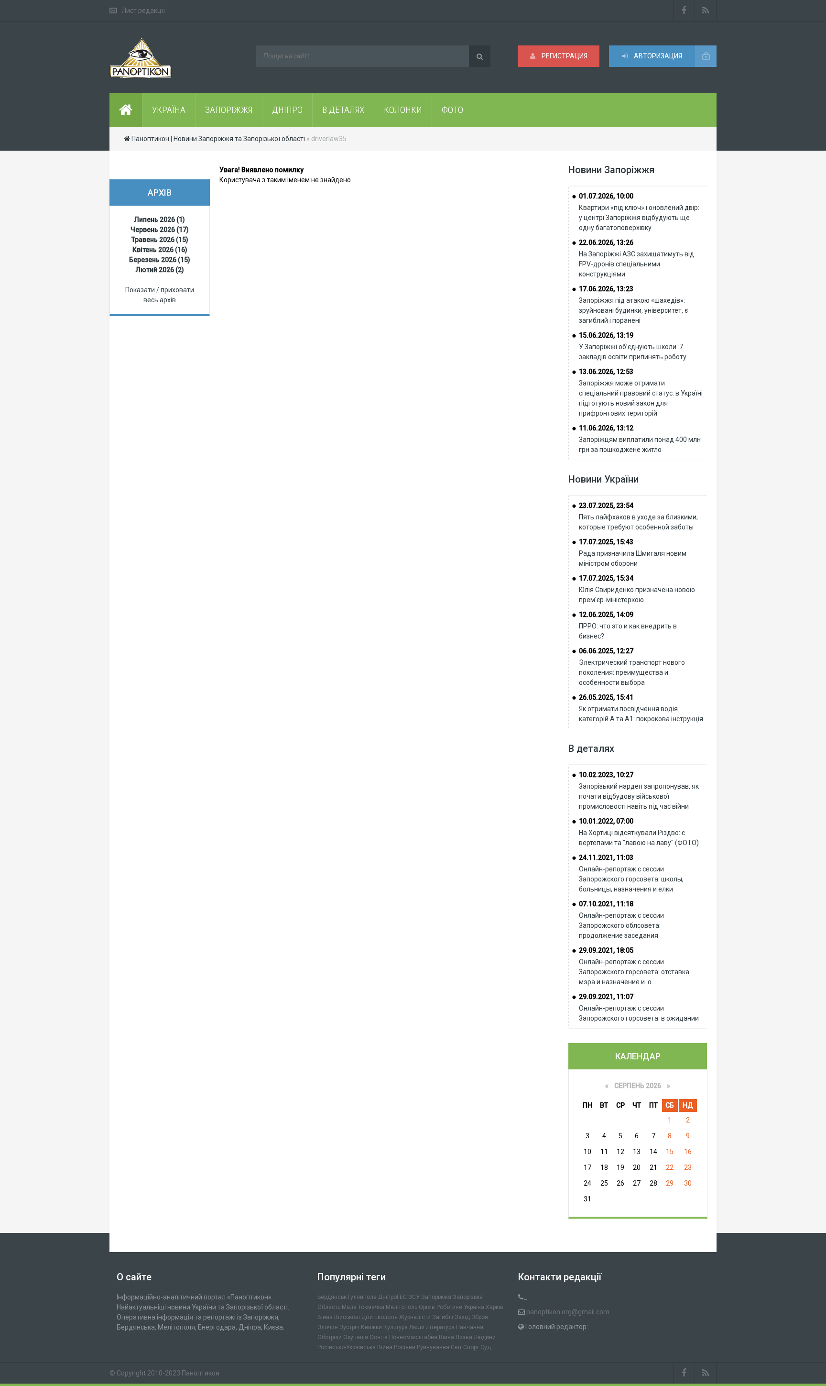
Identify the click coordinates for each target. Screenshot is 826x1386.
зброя (479, 1317)
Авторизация (657, 56)
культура (395, 1327)
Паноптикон (200, 1373)
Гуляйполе (362, 1297)
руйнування (433, 1347)
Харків (494, 1307)
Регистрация (563, 56)
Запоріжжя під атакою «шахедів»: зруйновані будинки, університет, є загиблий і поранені (633, 310)
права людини (476, 1337)
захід (462, 1317)
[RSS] (706, 10)
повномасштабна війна (421, 1337)
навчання (469, 1327)
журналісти (415, 1317)
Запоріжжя (436, 1297)
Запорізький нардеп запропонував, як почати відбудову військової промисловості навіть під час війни (639, 796)
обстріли (329, 1337)
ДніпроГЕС (392, 1297)
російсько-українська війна (354, 1347)
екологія (386, 1317)
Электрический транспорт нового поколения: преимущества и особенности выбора (632, 672)
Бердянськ (332, 1297)
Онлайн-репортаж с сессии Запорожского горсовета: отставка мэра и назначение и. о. (634, 972)
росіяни (404, 1347)
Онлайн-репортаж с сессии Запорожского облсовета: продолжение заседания (621, 925)
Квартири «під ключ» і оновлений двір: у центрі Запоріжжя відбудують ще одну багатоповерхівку (639, 217)
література (440, 1327)
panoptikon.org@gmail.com (567, 1312)
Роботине (449, 1307)
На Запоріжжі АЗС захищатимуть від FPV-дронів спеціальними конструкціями (636, 264)
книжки (371, 1327)
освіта (379, 1337)
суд (485, 1347)
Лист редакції (143, 10)
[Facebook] (684, 10)
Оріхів (427, 1307)
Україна (474, 1307)
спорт (471, 1347)
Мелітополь (401, 1307)
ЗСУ (414, 1297)
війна (325, 1317)
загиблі (442, 1317)
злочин (327, 1327)
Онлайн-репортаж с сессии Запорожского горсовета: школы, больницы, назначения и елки (631, 879)
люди (416, 1327)
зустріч (349, 1327)
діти (367, 1317)
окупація (355, 1337)
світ (456, 1347)
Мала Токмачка (363, 1307)
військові (347, 1317)
